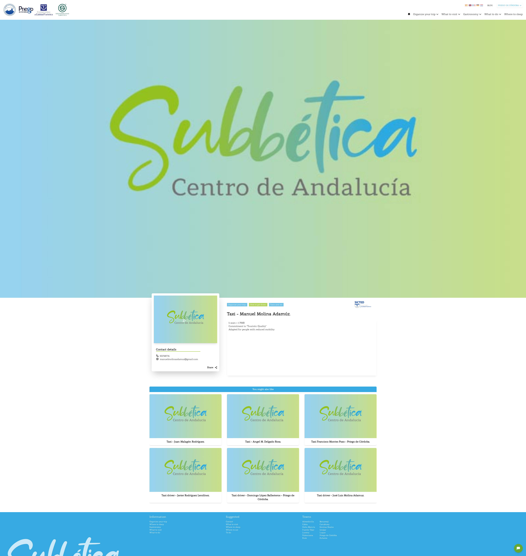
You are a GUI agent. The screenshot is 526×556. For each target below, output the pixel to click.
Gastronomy (470, 14)
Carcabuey (324, 524)
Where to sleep (513, 14)
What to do (491, 14)
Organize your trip (424, 14)
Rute (304, 538)
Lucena (305, 532)
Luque (323, 532)
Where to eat (232, 530)
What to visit (449, 14)
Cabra (305, 524)
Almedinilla (308, 521)
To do (228, 532)
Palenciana (307, 535)
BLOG (490, 5)
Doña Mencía (308, 527)
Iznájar (323, 530)
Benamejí (324, 521)
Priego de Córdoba (328, 535)
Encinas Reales (327, 527)
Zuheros (323, 538)
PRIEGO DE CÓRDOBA (508, 5)
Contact (229, 521)
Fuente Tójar (308, 530)
